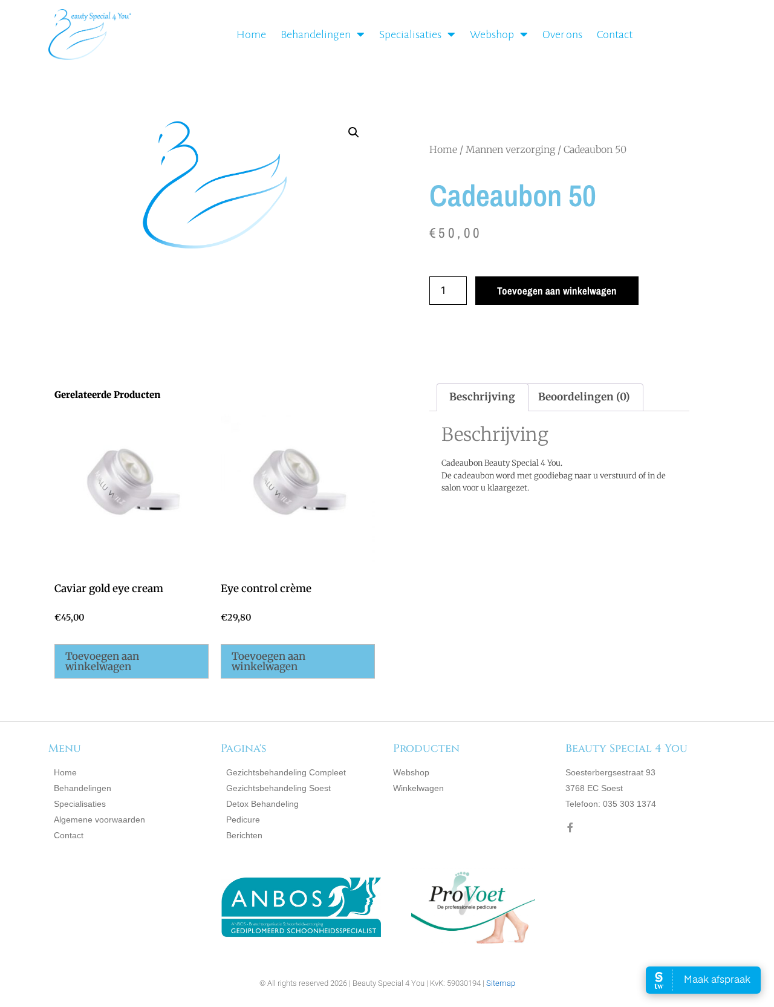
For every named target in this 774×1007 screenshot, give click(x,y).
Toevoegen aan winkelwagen (557, 291)
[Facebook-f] (570, 827)
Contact (615, 34)
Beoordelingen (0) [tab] (584, 396)
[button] (354, 132)
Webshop (492, 34)
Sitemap (500, 983)
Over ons (562, 34)
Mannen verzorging (510, 149)
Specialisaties (410, 34)
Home (251, 34)
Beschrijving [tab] (482, 396)
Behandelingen (316, 34)
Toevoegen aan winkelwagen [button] (102, 661)
